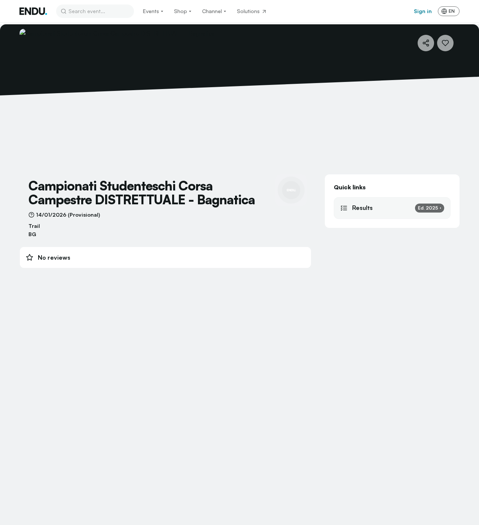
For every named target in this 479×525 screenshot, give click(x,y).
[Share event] (426, 43)
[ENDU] (33, 11)
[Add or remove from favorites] (445, 43)
